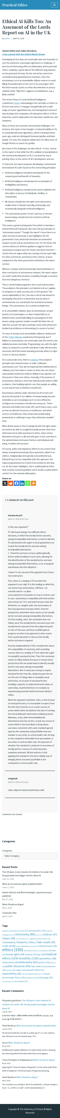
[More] (33, 483)
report (17, 103)
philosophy (28, 962)
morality (28, 958)
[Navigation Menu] (54, 4)
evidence (34, 359)
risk (24, 974)
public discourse (18, 966)
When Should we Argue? (13, 904)
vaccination (21, 981)
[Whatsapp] (27, 483)
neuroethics (47, 958)
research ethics (35, 970)
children (49, 934)
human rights (15, 954)
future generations (32, 950)
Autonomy (25, 934)
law (41, 954)
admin (7, 38)
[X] (5, 483)
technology (45, 977)
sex (41, 974)
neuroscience (10, 962)
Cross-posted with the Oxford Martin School (23, 54)
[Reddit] (10, 483)
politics (44, 962)
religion (20, 970)
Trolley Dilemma (15, 337)
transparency (8, 981)
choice (8, 938)
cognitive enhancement (39, 939)
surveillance (31, 978)
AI (25, 930)
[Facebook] (16, 483)
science (32, 974)
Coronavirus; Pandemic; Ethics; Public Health (28, 942)
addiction (17, 931)
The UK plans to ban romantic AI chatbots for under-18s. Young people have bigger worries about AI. (28, 1004)
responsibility (11, 973)
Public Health (38, 966)
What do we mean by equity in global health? (22, 884)
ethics (12, 949)
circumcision (21, 939)
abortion (7, 931)
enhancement (47, 946)
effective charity (31, 946)
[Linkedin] (22, 483)
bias (38, 935)
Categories (7, 850)
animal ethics (37, 930)
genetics (46, 950)
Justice (30, 954)
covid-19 (9, 946)
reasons (10, 970)
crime (20, 946)
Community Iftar (9, 912)
